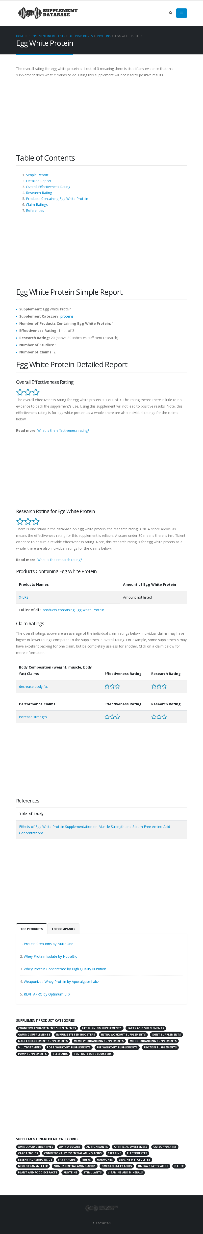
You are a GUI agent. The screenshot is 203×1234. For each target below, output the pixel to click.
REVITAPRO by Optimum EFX (47, 994)
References (35, 210)
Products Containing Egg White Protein (57, 198)
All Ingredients (81, 36)
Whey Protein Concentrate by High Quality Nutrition (65, 969)
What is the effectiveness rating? (63, 430)
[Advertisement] (101, 117)
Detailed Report (38, 180)
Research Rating (39, 192)
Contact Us (102, 1223)
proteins (104, 36)
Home (20, 36)
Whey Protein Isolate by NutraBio (50, 956)
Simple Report (37, 175)
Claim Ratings (37, 204)
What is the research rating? (59, 559)
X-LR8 (23, 597)
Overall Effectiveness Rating (48, 186)
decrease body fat (33, 686)
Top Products (31, 929)
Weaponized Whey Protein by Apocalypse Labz (61, 981)
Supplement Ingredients (47, 36)
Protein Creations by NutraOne (48, 943)
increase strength (33, 716)
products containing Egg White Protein (73, 609)
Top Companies (63, 929)
